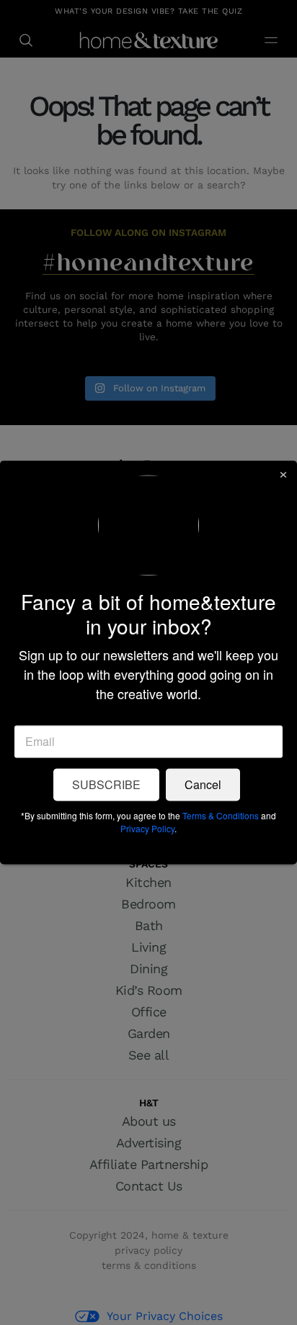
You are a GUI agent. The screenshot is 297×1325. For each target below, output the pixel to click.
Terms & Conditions (220, 816)
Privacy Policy (147, 829)
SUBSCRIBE (106, 785)
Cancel (203, 785)
